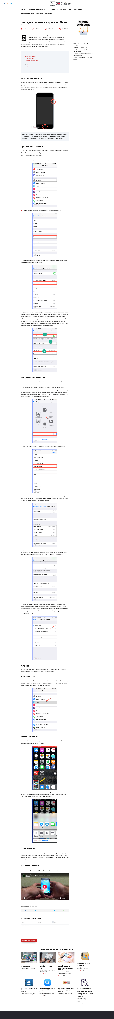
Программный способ (30, 58)
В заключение (28, 68)
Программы (63, 9)
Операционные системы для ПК (36, 9)
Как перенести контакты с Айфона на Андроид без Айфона (66, 989)
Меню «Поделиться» (32, 66)
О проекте (23, 1008)
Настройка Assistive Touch (31, 60)
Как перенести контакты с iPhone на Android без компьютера (84, 963)
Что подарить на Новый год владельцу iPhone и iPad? (46, 966)
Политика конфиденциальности (54, 1008)
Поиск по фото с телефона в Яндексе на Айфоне (47, 989)
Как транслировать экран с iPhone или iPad (28, 965)
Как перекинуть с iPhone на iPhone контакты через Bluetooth (29, 989)
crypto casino (48, 13)
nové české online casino (27, 13)
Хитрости (27, 62)
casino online (39, 13)
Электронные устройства (75, 9)
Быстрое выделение (31, 64)
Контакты (67, 1008)
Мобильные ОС (52, 9)
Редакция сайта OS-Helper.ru (36, 1008)
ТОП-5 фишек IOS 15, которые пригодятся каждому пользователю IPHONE (65, 967)
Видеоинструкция (29, 71)
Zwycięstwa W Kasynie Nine (80, 47)
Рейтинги (23, 9)
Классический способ (30, 56)
